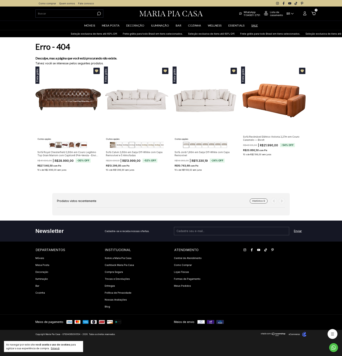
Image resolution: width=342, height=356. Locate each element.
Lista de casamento (276, 14)
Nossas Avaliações (116, 299)
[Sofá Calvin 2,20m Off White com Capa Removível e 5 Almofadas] (119, 145)
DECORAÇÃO (135, 25)
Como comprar (47, 3)
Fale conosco (86, 3)
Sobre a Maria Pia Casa (118, 258)
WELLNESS (215, 25)
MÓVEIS (89, 25)
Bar (37, 285)
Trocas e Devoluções (117, 278)
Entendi (55, 348)
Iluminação (41, 278)
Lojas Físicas (181, 271)
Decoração (41, 271)
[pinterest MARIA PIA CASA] (302, 3)
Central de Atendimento (188, 258)
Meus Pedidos (182, 285)
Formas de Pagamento (187, 278)
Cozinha (40, 292)
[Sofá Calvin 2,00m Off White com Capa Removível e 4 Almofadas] (113, 145)
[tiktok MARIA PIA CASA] (295, 3)
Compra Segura (114, 271)
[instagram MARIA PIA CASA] (277, 3)
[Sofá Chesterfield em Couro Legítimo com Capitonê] (84, 145)
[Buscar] (98, 14)
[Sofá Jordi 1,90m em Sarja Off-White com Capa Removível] (186, 145)
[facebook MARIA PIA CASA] (283, 3)
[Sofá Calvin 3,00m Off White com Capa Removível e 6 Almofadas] (144, 145)
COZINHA (194, 25)
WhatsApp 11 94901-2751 (252, 14)
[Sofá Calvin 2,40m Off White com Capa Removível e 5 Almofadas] (125, 145)
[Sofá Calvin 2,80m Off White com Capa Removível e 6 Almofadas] (138, 145)
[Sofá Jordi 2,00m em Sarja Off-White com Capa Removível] (192, 145)
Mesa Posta (42, 265)
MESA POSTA (111, 25)
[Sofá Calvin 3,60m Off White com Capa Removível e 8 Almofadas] (163, 145)
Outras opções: (44, 139)
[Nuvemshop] (273, 335)
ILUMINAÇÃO (160, 25)
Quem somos (67, 3)
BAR (178, 25)
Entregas (110, 285)
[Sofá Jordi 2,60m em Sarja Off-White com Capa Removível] (211, 145)
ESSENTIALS (236, 25)
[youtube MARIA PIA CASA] (289, 3)
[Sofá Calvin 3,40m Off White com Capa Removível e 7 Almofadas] (157, 145)
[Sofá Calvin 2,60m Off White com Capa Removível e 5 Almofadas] (132, 145)
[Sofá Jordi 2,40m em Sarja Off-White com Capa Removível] (205, 145)
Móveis (39, 258)
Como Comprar (183, 265)
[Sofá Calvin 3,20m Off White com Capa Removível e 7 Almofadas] (151, 145)
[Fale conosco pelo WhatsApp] (333, 347)
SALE (254, 25)
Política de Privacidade (118, 292)
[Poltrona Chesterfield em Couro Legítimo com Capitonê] (78, 145)
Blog (107, 306)
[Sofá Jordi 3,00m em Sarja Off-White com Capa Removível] (224, 145)
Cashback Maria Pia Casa (119, 265)
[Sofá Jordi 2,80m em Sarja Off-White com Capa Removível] (218, 145)
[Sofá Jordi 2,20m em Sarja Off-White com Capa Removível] (199, 145)
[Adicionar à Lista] (96, 71)
